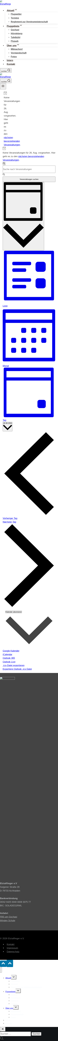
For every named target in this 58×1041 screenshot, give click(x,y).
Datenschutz (13, 951)
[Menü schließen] (1, 970)
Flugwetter (16, 14)
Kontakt (11, 64)
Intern (10, 60)
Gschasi (15, 30)
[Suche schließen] (2, 1029)
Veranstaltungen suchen (29, 179)
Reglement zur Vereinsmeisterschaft (29, 22)
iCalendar (7, 654)
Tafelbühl (15, 37)
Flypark (14, 41)
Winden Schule (7, 920)
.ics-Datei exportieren (13, 665)
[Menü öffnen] (3, 86)
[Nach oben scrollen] (3, 963)
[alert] (5, 119)
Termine (15, 18)
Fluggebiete (10, 991)
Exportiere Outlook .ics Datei (17, 669)
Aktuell (8, 978)
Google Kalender (11, 651)
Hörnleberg (16, 33)
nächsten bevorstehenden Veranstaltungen (12, 141)
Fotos (14, 57)
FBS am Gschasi (8, 917)
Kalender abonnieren (14, 612)
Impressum (12, 948)
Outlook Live (9, 662)
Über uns (9, 1008)
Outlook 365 (9, 658)
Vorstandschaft (18, 53)
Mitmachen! (17, 49)
